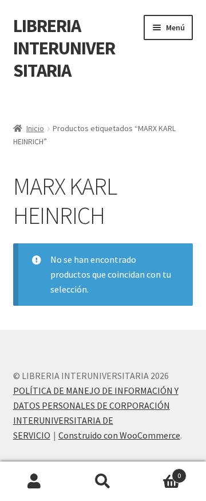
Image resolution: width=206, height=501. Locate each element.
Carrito (159, 471)
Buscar (103, 481)
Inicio (35, 128)
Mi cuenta (34, 481)
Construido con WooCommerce (119, 435)
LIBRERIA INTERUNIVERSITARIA (64, 48)
